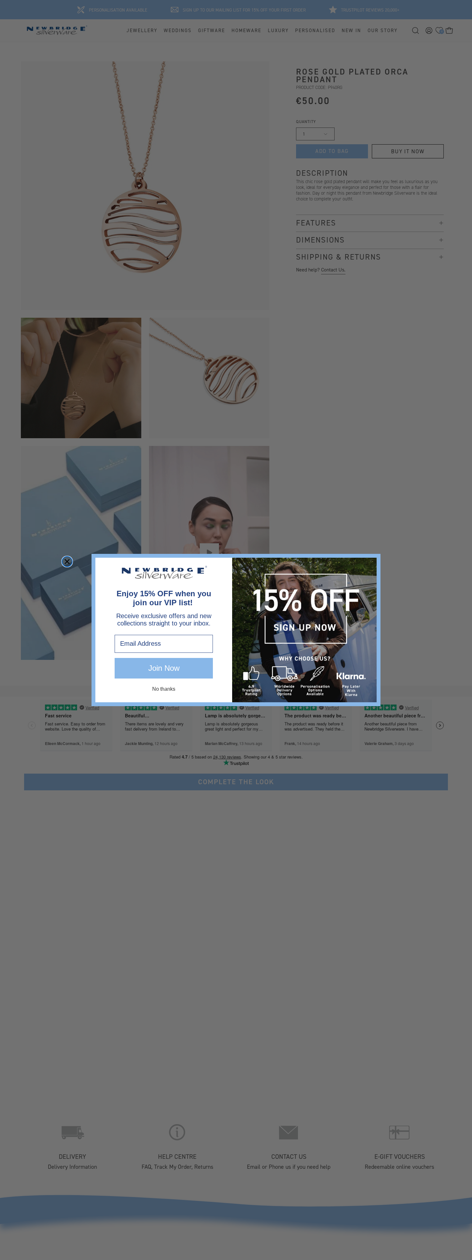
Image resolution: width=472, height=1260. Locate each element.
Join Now (163, 668)
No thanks (163, 689)
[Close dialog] (67, 561)
